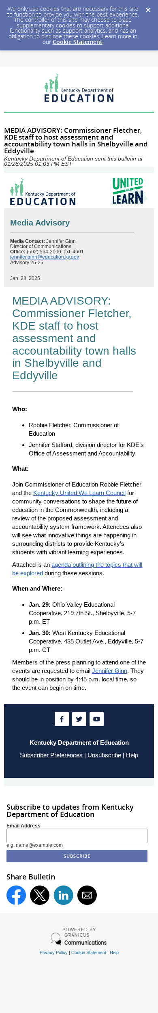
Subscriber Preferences (51, 755)
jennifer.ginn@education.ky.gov (44, 257)
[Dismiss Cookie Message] (148, 7)
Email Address (23, 826)
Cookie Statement (77, 42)
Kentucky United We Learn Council (79, 492)
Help (132, 755)
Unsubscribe (104, 755)
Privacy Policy (54, 952)
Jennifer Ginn (109, 670)
